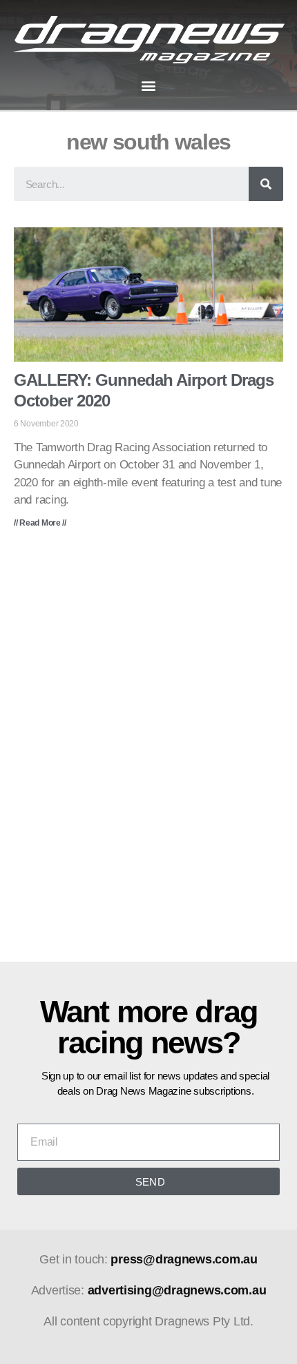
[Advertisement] (148, 755)
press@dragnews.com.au (184, 1259)
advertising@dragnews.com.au (177, 1290)
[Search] (266, 184)
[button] (148, 85)
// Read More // (40, 523)
